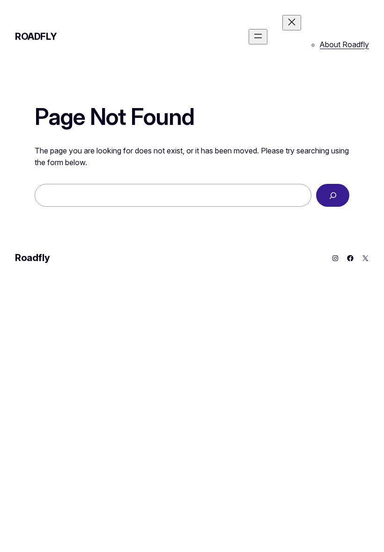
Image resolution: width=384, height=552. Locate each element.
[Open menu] (258, 36)
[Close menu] (291, 22)
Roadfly (36, 36)
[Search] (332, 195)
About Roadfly (344, 44)
